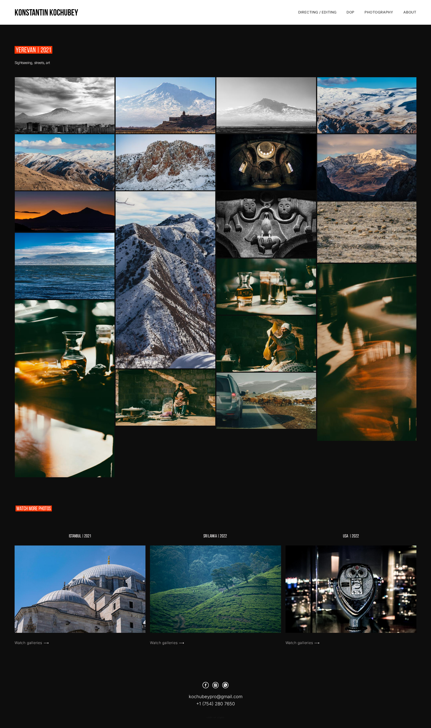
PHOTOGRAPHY (379, 12)
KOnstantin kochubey (46, 12)
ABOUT (409, 12)
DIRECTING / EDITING (317, 12)
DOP (350, 12)
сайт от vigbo (215, 717)
